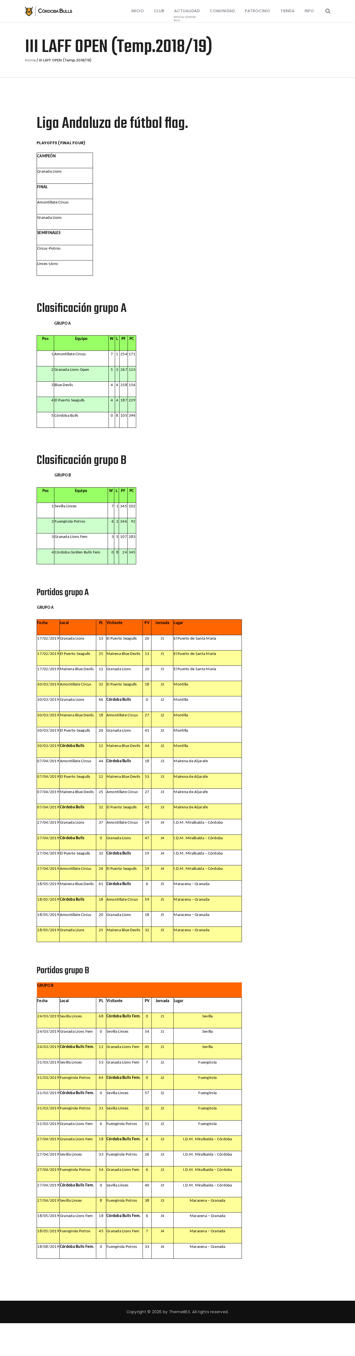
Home (30, 60)
